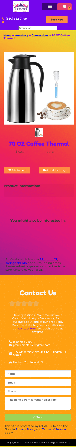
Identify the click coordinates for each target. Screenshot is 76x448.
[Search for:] (38, 28)
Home (7, 35)
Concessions (40, 35)
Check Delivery (56, 170)
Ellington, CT (48, 259)
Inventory (21, 35)
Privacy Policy (25, 429)
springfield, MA (16, 263)
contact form (27, 328)
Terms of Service (54, 429)
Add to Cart (18, 170)
